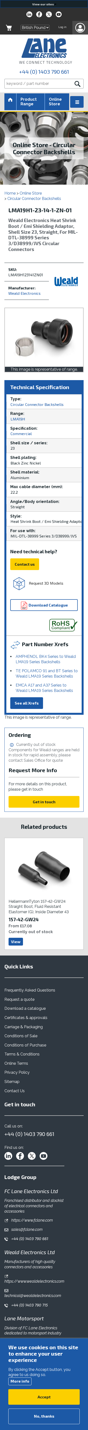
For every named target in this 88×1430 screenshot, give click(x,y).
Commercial (21, 433)
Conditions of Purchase (25, 1045)
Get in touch (44, 801)
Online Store (55, 101)
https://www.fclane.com (31, 1220)
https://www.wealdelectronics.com (34, 1281)
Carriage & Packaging (23, 1027)
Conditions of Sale (20, 1036)
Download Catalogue (48, 605)
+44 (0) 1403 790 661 (44, 71)
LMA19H (18, 419)
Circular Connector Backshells (34, 198)
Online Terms (16, 1063)
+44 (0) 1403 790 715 (29, 1305)
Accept (44, 1396)
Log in (62, 27)
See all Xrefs (27, 703)
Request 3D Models (45, 583)
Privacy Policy (17, 1072)
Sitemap (12, 1081)
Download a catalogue (25, 1008)
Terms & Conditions (22, 1054)
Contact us (25, 564)
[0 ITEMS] (9, 28)
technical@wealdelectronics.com (32, 1295)
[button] (80, 28)
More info (20, 1381)
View (16, 941)
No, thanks (44, 1416)
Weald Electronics (24, 293)
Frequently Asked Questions (29, 990)
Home (10, 193)
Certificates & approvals (25, 1017)
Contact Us (14, 1091)
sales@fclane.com (26, 1229)
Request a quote (19, 999)
